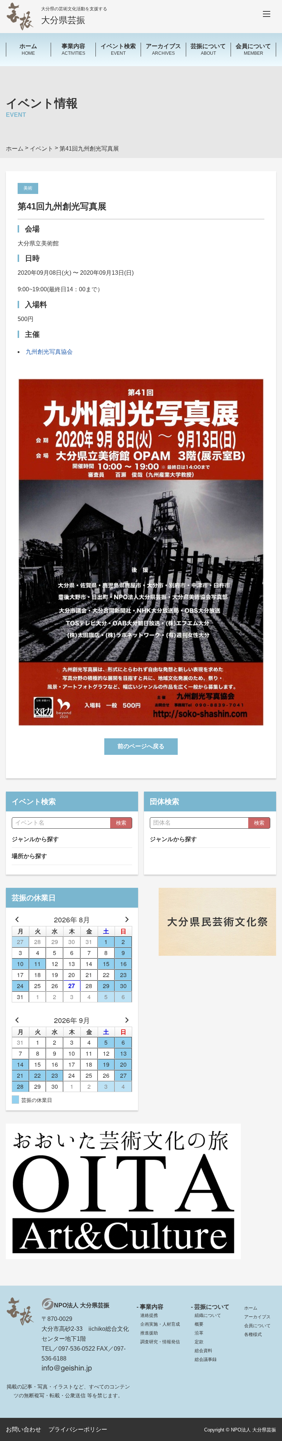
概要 (199, 1324)
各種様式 (253, 1334)
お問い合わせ (23, 1429)
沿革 (199, 1333)
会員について (257, 1325)
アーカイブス (257, 1316)
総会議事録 (206, 1359)
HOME (28, 49)
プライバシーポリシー (77, 1429)
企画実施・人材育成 (160, 1324)
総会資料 (203, 1350)
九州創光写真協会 (49, 352)
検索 (121, 823)
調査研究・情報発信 (160, 1341)
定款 (199, 1341)
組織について (208, 1315)
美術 (28, 188)
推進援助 (149, 1333)
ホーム (250, 1308)
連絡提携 (149, 1315)
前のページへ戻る (141, 746)
